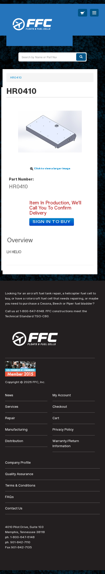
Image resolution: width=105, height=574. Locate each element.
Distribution (14, 441)
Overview (20, 240)
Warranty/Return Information (65, 443)
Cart (55, 418)
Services (11, 407)
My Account (61, 395)
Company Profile (18, 462)
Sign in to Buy (52, 222)
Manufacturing (16, 429)
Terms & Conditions (20, 485)
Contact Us (13, 508)
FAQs (9, 497)
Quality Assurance (19, 474)
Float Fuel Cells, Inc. (39, 25)
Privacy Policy (63, 429)
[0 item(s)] (82, 13)
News (9, 395)
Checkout (59, 407)
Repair (10, 418)
